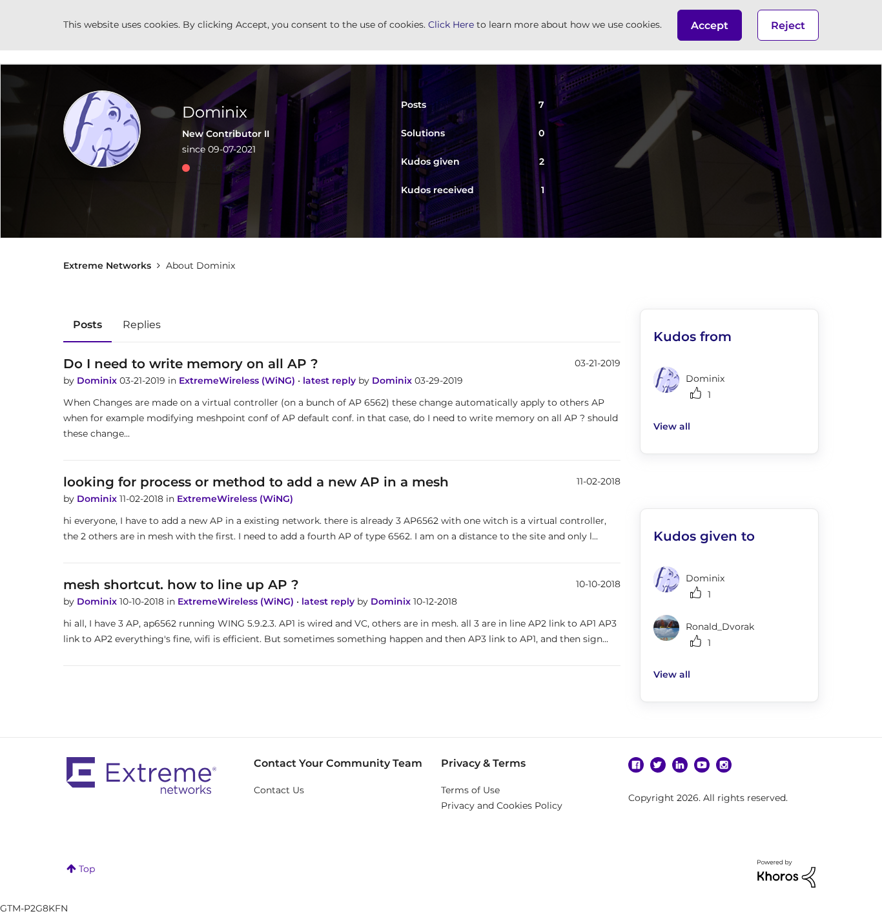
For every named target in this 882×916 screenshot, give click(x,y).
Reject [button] (788, 25)
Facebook (636, 765)
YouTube (702, 765)
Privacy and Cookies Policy (501, 805)
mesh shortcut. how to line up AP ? (181, 584)
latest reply (330, 380)
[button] (709, 25)
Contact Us (279, 790)
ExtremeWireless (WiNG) (238, 380)
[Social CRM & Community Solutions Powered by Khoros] (786, 873)
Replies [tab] (142, 324)
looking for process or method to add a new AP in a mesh (256, 482)
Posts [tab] (87, 324)
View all (671, 426)
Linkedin (680, 765)
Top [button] (87, 869)
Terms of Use (470, 790)
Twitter (658, 765)
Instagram (724, 765)
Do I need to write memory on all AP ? (190, 363)
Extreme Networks (107, 265)
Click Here (451, 24)
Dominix (98, 380)
